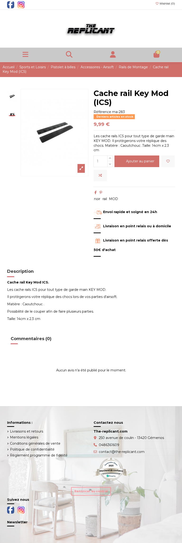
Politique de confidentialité (32, 449)
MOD (113, 199)
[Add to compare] (100, 175)
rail (105, 199)
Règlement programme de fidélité (39, 455)
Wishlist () (167, 3)
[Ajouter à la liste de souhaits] (168, 161)
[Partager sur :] (96, 192)
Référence (102, 112)
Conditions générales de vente (35, 443)
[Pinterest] (101, 192)
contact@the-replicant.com (122, 452)
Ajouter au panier (140, 161)
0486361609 (109, 445)
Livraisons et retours (26, 431)
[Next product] (178, 69)
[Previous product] (175, 69)
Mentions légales (24, 437)
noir (97, 199)
